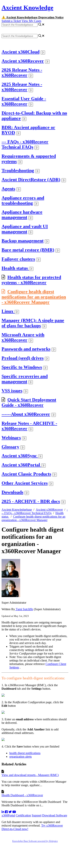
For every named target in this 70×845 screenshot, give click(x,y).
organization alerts (20, 756)
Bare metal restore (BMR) (28, 249)
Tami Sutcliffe (24, 609)
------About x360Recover (26, 414)
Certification (23, 815)
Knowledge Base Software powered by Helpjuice (35, 841)
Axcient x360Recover (23, 60)
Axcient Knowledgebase (17, 509)
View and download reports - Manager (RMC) (30, 775)
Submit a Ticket (11, 21)
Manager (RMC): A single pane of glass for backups (33, 323)
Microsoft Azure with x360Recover (23, 337)
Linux (8, 311)
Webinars (11, 437)
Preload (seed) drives (23, 358)
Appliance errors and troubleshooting (23, 200)
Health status (15, 268)
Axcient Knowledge (27, 7)
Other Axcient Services (25, 483)
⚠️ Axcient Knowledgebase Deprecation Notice (33, 17)
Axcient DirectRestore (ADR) (31, 179)
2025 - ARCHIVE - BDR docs (31, 501)
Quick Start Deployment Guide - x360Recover (29, 402)
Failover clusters (18, 259)
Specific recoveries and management (25, 379)
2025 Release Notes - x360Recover (22, 87)
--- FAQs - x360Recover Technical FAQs (25, 144)
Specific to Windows (22, 367)
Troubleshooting (18, 170)
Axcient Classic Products (26, 473)
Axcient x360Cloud (20, 51)
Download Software (54, 815)
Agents (8, 188)
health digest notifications (24, 753)
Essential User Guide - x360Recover (24, 101)
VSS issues (12, 390)
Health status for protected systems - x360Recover (31, 280)
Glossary (10, 446)
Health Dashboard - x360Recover (22, 795)
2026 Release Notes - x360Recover (22, 72)
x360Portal (8, 815)
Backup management (23, 240)
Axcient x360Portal (21, 464)
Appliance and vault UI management (25, 229)
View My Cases (31, 21)
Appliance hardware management (22, 215)
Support (36, 815)
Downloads (12, 492)
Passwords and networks (26, 348)
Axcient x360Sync (20, 455)
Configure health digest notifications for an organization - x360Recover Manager (34, 297)
